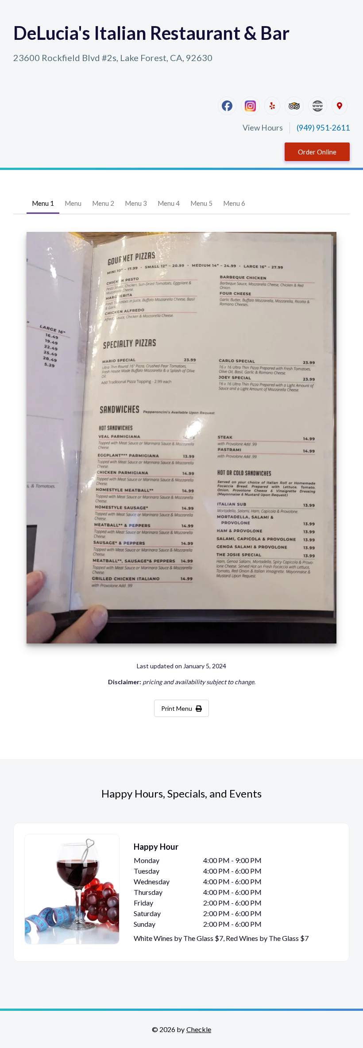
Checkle (198, 1029)
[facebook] (227, 105)
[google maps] (340, 105)
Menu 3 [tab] (136, 203)
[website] (317, 106)
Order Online (317, 152)
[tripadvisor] (294, 106)
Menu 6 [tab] (234, 203)
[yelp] (272, 105)
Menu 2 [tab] (103, 203)
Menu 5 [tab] (201, 203)
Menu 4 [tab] (169, 203)
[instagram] (250, 106)
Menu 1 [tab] (43, 203)
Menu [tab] (73, 203)
